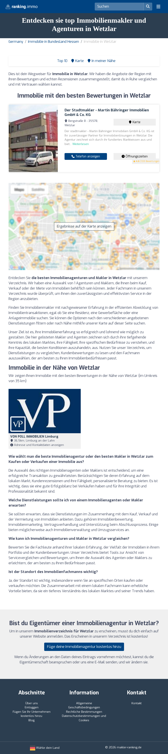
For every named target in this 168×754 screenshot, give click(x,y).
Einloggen (31, 707)
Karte (136, 122)
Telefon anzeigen (87, 156)
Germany (16, 41)
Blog (31, 720)
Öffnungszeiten (136, 156)
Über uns (31, 703)
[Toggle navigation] (158, 6)
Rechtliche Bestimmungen (84, 712)
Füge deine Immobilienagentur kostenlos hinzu (84, 646)
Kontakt (136, 703)
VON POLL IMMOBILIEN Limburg (34, 437)
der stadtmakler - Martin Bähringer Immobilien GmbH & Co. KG (107, 112)
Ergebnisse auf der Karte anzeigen (84, 226)
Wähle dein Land (47, 748)
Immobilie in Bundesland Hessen (53, 41)
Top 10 (61, 61)
